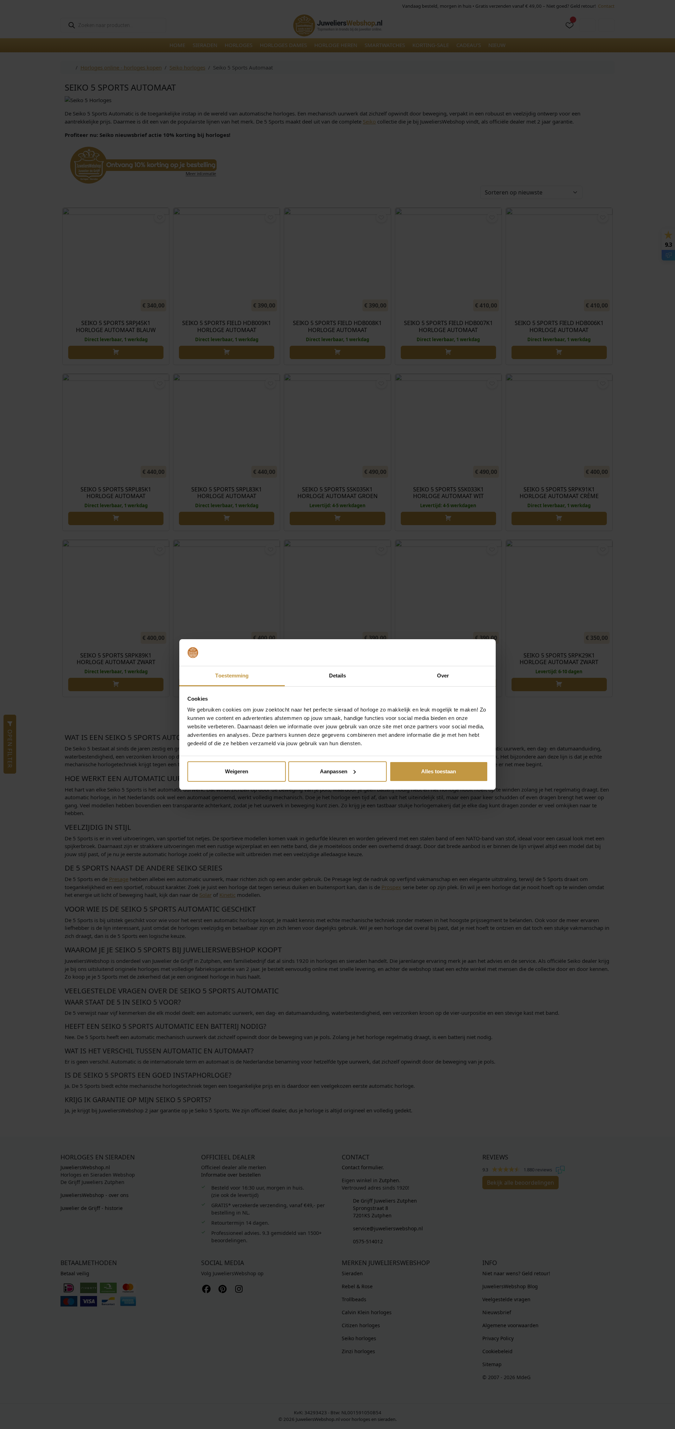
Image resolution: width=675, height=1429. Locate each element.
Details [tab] (337, 676)
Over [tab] (443, 676)
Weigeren (236, 771)
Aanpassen (333, 771)
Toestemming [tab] (232, 676)
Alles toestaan (438, 771)
